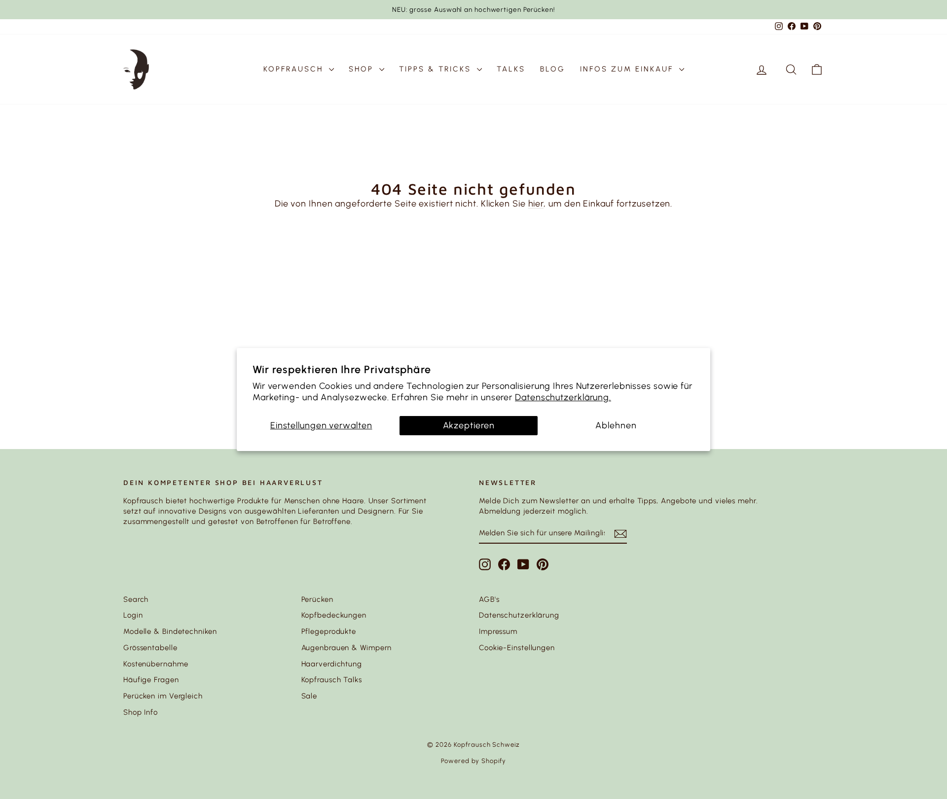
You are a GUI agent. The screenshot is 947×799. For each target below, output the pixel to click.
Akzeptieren (469, 425)
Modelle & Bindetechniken (170, 631)
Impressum (498, 631)
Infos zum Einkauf (628, 69)
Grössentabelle (150, 647)
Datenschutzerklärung (519, 615)
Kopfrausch (295, 69)
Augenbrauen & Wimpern (346, 647)
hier (536, 203)
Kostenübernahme (155, 664)
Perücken (317, 599)
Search (135, 599)
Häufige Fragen (151, 679)
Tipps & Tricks (436, 69)
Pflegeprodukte (329, 631)
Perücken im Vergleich (163, 696)
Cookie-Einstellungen (517, 647)
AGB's (489, 599)
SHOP (363, 69)
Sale (309, 696)
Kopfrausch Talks (331, 679)
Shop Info (140, 712)
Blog (552, 69)
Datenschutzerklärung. (563, 397)
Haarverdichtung (332, 664)
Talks (511, 69)
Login (133, 615)
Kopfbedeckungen (334, 615)
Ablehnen (615, 425)
